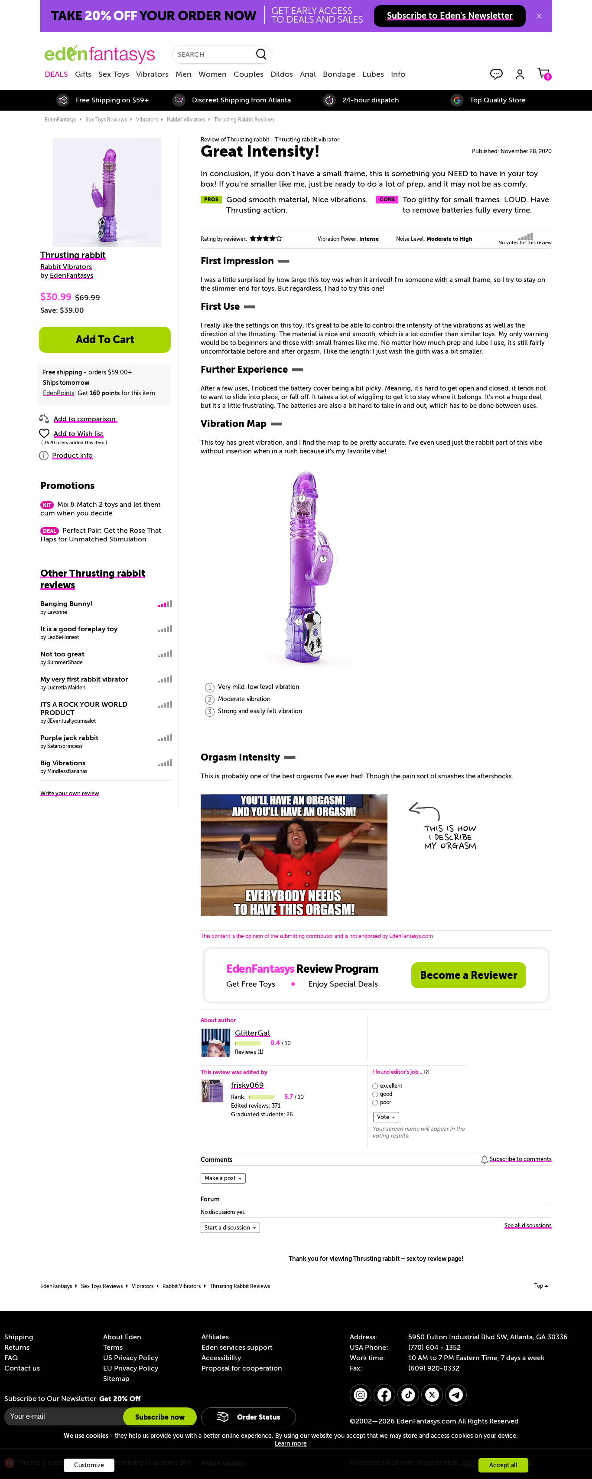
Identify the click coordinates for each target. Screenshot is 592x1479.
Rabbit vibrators (186, 120)
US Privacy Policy (130, 1358)
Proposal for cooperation (242, 1368)
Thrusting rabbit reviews (244, 120)
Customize (89, 1465)
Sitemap (116, 1379)
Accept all (503, 1465)
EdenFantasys (60, 120)
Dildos (281, 74)
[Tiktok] (408, 1395)
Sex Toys (113, 74)
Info (398, 74)
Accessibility (221, 1358)
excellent (391, 1086)
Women (212, 74)
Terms (113, 1347)
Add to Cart (105, 340)
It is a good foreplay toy (78, 629)
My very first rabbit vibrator (84, 679)
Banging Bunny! (66, 604)
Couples (248, 74)
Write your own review (69, 793)
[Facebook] (384, 1395)
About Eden (122, 1337)
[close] (539, 16)
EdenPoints (58, 393)
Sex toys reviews (106, 120)
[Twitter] (432, 1395)
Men (184, 74)
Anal (308, 74)
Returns (16, 1347)
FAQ (11, 1358)
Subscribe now (160, 1417)
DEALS (56, 74)
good (386, 1094)
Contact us (22, 1368)
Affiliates (215, 1337)
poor (385, 1102)
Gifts (83, 74)
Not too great (62, 654)
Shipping (18, 1337)
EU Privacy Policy (130, 1368)
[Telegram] (456, 1395)
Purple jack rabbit (69, 738)
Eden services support (237, 1347)
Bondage (339, 74)
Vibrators (152, 74)
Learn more (291, 1443)
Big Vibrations (62, 763)
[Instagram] (360, 1395)
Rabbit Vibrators (66, 267)
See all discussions (528, 1225)
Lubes (373, 74)
